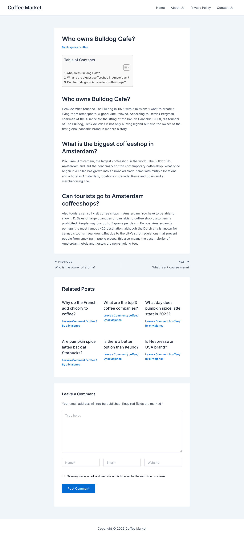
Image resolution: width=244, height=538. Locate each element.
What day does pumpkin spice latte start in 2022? (163, 308)
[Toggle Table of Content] (124, 67)
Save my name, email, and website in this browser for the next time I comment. (116, 476)
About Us (177, 8)
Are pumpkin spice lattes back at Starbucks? (79, 347)
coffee (84, 47)
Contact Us (225, 8)
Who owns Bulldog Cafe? (83, 73)
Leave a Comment (73, 321)
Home (160, 8)
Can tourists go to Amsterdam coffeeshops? (96, 82)
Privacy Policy (200, 8)
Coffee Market (25, 7)
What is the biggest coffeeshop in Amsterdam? (98, 77)
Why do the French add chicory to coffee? (79, 308)
